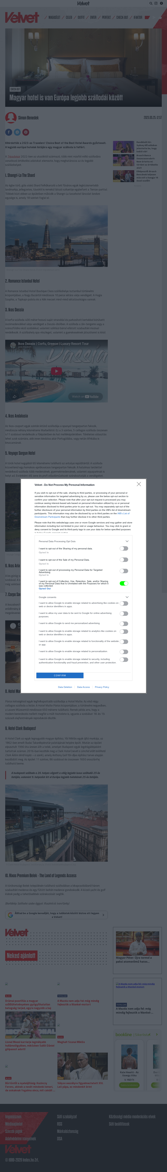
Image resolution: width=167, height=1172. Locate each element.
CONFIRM (60, 675)
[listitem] (83, 541)
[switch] (124, 548)
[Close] (140, 485)
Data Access (83, 687)
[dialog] (83, 586)
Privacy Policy (102, 687)
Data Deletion (65, 687)
